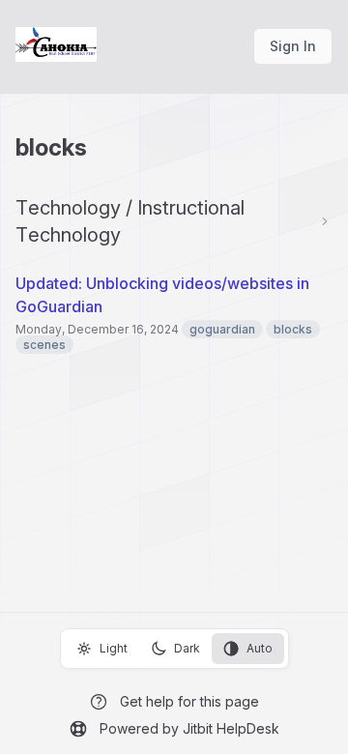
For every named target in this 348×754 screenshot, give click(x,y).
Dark (187, 648)
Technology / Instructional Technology (130, 221)
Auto (259, 648)
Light (114, 648)
